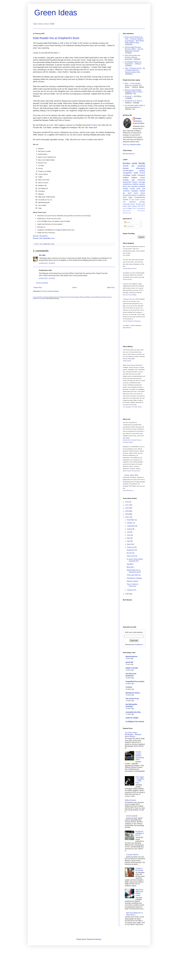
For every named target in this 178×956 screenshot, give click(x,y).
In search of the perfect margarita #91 (135, 560)
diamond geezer (131, 656)
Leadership (45, 297)
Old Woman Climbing (134, 578)
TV (130, 199)
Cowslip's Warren (132, 855)
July (128, 532)
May (128, 538)
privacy (134, 195)
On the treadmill (131, 816)
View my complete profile (132, 144)
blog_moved (126, 210)
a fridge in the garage (139, 869)
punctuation (141, 210)
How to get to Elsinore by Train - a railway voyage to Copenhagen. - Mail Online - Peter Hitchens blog (135, 40)
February (130, 547)
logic (129, 206)
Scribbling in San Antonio (135, 721)
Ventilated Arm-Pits (63, 297)
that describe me (129, 154)
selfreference (127, 184)
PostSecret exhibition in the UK (140, 833)
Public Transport (107, 297)
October (130, 523)
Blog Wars (130, 567)
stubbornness (127, 213)
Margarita (77, 297)
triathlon (136, 184)
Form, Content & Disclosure (132, 585)
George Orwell (127, 279)
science (142, 199)
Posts (128, 222)
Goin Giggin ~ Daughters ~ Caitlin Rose (140, 780)
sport (129, 193)
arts (41, 244)
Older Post (110, 287)
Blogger (98, 939)
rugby (130, 197)
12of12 (134, 208)
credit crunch (139, 173)
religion (134, 177)
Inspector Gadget (132, 718)
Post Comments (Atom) (51, 291)
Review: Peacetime (40, 236)
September (131, 526)
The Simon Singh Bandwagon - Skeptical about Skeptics (133, 734)
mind (124, 197)
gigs (133, 180)
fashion (135, 182)
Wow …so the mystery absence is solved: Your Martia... (133, 85)
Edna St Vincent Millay (129, 294)
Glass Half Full (132, 556)
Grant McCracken (128, 490)
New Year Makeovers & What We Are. (134, 914)
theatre (132, 204)
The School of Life (132, 699)
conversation (128, 170)
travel (136, 193)
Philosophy (83, 297)
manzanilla (126, 204)
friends (125, 166)
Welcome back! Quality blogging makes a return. (133, 91)
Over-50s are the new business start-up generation (132, 57)
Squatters (130, 564)
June (129, 535)
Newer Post (38, 287)
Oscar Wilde (126, 255)
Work (73, 297)
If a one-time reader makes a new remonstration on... (135, 106)
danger (126, 168)
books (125, 186)
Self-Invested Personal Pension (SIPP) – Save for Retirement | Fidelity (134, 49)
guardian (142, 202)
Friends (56, 297)
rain (129, 186)
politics (125, 177)
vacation (142, 184)
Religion (89, 297)
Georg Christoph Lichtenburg (131, 321)
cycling (125, 180)
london (127, 163)
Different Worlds (130, 800)
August (129, 529)
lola (40, 255)
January (130, 590)
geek (143, 204)
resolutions (141, 195)
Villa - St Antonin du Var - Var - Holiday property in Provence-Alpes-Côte (135, 70)
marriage (142, 182)
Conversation (42, 298)
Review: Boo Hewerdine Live (43, 238)
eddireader (46, 244)
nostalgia (126, 175)
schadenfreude (139, 197)
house (143, 193)
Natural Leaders (132, 581)
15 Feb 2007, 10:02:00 (47, 278)
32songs (138, 204)
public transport (138, 175)
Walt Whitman (127, 327)
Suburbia (40, 297)
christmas (126, 191)
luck (143, 189)
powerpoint (127, 195)
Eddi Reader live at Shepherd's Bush (56, 38)
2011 (127, 505)
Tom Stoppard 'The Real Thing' (132, 407)
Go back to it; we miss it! (133, 101)
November (131, 520)
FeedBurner (138, 645)
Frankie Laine (96, 125)
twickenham (127, 182)
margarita (134, 191)
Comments (130, 226)
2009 (127, 511)
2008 (127, 514)
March (129, 544)
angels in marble (132, 668)
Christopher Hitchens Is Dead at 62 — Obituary (133, 63)
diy (124, 193)
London (35, 297)
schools (125, 200)
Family (92, 297)
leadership (141, 180)
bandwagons (141, 208)
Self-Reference (98, 297)
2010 (127, 508)
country (132, 189)
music (52, 244)
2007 (127, 517)
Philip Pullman (127, 361)
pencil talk (129, 662)
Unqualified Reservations (135, 681)
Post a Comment (42, 283)
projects (134, 206)
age (133, 199)
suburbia (134, 186)
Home (74, 287)
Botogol (138, 118)
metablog (51, 297)
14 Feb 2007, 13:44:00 (47, 263)
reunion (137, 199)
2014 (127, 502)
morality (142, 191)
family (142, 163)
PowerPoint (36, 298)
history (125, 206)
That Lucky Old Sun (134, 575)
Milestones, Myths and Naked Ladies (140, 892)
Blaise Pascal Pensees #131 (131, 470)
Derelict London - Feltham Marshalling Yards (140, 755)
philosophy (140, 168)
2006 (127, 594)
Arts (70, 297)
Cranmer (129, 687)
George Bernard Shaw (129, 268)
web (124, 202)
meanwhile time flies (133, 712)
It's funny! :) (129, 96)
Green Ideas (55, 12)
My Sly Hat (130, 553)
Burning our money (133, 693)
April (129, 541)
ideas (138, 189)
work (134, 163)
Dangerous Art (132, 550)
